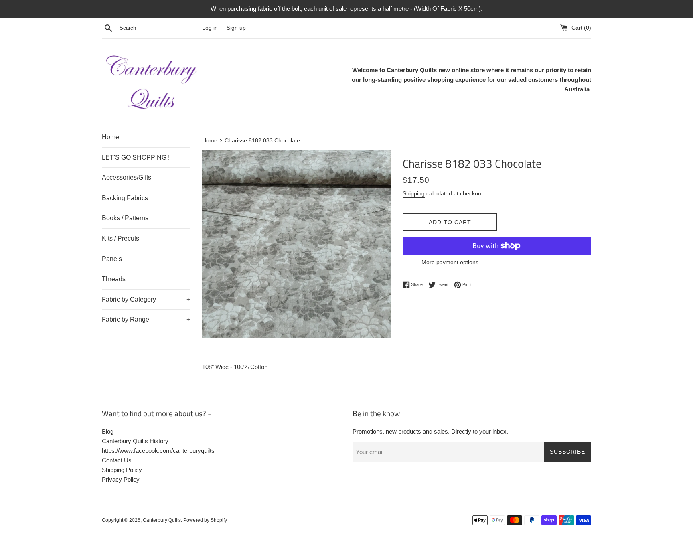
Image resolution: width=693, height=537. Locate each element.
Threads (114, 279)
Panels (112, 258)
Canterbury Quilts (162, 520)
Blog (107, 431)
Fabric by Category (146, 299)
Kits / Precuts (120, 238)
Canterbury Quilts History (135, 441)
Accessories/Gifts (126, 177)
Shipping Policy (122, 469)
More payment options (449, 262)
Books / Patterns (125, 218)
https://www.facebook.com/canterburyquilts (158, 450)
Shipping (414, 193)
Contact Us (117, 460)
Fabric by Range (146, 319)
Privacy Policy (121, 479)
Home (110, 137)
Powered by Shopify (205, 520)
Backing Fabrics (125, 198)
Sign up (236, 28)
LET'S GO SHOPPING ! (136, 157)
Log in (210, 28)
